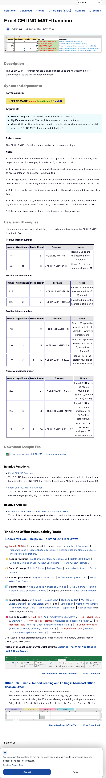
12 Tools (35, 617)
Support (80, 10)
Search (96, 10)
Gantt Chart (16, 620)
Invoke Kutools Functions (23, 553)
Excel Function (25, 487)
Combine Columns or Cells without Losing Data (34, 562)
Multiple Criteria (35, 568)
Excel (20, 473)
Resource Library (35, 603)
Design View (51, 599)
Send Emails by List (49, 607)
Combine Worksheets (87, 603)
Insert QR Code (34, 624)
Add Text (48, 617)
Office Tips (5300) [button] (60, 10)
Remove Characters (64, 617)
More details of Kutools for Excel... (60, 673)
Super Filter (69, 607)
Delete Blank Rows (80, 559)
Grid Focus (35, 599)
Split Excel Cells (34, 632)
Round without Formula (75, 562)
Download (26, 10)
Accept (27, 772)
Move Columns (77, 586)
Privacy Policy (18, 765)
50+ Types (91, 617)
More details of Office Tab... (64, 725)
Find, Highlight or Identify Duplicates (48, 559)
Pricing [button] (40, 10)
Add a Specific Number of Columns (47, 586)
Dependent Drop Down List (72, 577)
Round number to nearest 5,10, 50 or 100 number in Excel (38, 511)
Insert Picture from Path (56, 624)
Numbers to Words (19, 628)
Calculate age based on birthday (72, 620)
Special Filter (85, 607)
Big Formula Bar (69, 599)
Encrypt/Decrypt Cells (23, 607)
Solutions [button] (10, 10)
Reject (76, 772)
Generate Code (18, 550)
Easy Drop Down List (43, 577)
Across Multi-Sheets (75, 568)
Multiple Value (55, 568)
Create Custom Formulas (42, 550)
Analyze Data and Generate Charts (77, 550)
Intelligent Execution (77, 546)
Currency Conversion (42, 628)
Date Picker (66, 603)
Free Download (91, 673)
